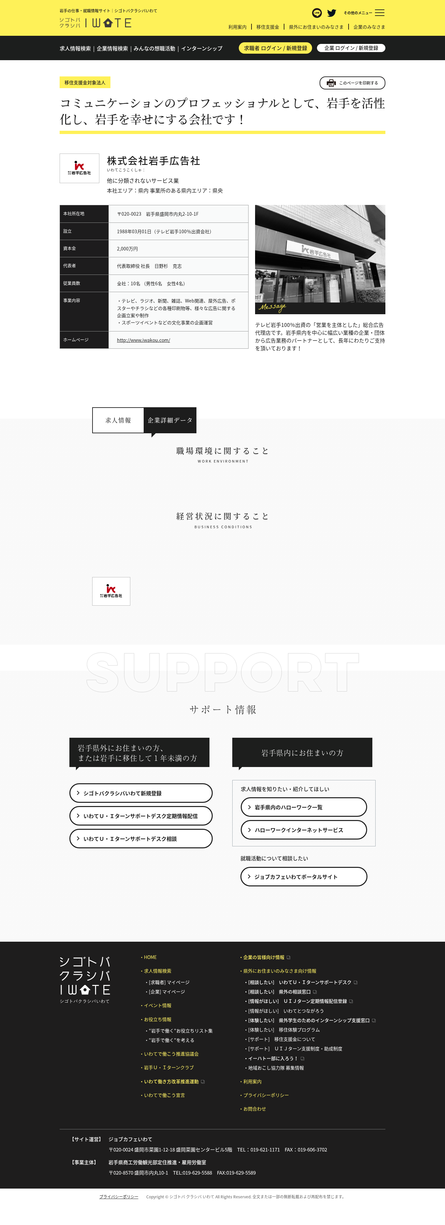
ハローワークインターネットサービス (299, 830)
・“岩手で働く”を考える (169, 1040)
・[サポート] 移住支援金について (279, 1039)
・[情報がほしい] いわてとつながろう (284, 1010)
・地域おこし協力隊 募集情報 (274, 1067)
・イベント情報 (155, 1005)
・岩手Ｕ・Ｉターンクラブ (166, 1067)
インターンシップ (202, 48)
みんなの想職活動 (154, 48)
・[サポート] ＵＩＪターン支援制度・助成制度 (293, 1048)
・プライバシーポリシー (264, 1095)
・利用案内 (250, 1081)
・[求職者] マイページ (167, 982)
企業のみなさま (369, 27)
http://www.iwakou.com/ (143, 340)
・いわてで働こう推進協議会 (169, 1053)
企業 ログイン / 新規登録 (351, 47)
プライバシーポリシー (118, 1197)
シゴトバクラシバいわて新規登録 (122, 793)
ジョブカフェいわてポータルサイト (296, 877)
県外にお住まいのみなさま (316, 27)
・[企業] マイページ (164, 991)
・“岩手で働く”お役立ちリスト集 (178, 1030)
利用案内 (237, 27)
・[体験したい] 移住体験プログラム (282, 1029)
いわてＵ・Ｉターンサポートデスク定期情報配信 (140, 816)
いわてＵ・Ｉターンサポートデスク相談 (130, 838)
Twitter (332, 13)
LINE (317, 13)
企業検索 (112, 48)
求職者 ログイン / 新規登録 (275, 48)
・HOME (148, 957)
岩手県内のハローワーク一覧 (289, 807)
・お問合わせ (252, 1108)
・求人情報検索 (155, 970)
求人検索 (75, 48)
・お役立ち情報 (155, 1019)
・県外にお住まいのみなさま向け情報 (277, 970)
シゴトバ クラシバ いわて (95, 22)
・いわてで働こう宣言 (162, 1095)
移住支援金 (267, 27)
